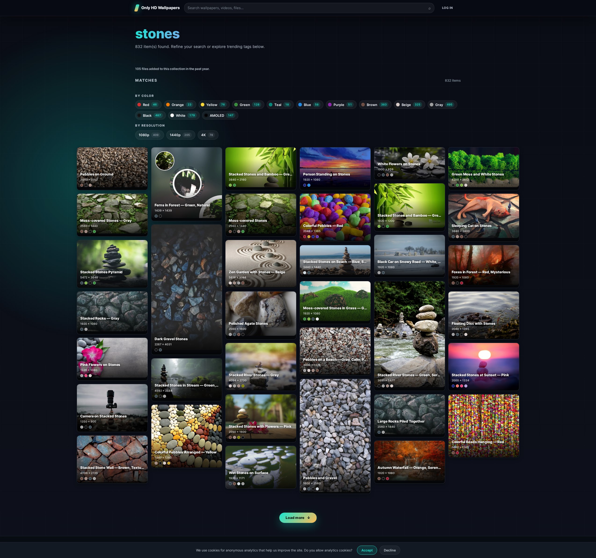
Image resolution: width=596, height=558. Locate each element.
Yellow (215, 105)
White (185, 115)
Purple (343, 105)
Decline (390, 550)
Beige (411, 105)
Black (152, 115)
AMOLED (221, 115)
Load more (295, 517)
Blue (311, 105)
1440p (180, 135)
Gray (443, 105)
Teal (281, 105)
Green (249, 105)
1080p (149, 135)
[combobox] (306, 8)
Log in (447, 8)
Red (150, 105)
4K (207, 135)
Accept (367, 550)
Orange (181, 105)
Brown (377, 105)
